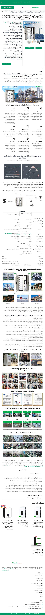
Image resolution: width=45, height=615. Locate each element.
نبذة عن (41, 594)
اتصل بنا (13, 58)
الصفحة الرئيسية (41, 11)
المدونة (41, 596)
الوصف (42, 67)
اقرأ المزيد (41, 531)
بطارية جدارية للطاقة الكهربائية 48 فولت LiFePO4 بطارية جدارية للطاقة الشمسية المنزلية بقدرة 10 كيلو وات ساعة (37, 552)
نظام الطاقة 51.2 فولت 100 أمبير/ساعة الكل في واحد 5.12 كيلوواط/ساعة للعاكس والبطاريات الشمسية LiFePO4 (22, 523)
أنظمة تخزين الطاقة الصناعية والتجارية (31, 466)
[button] (2, 2)
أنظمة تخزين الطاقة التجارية (30, 11)
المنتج (37, 11)
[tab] (42, 68)
